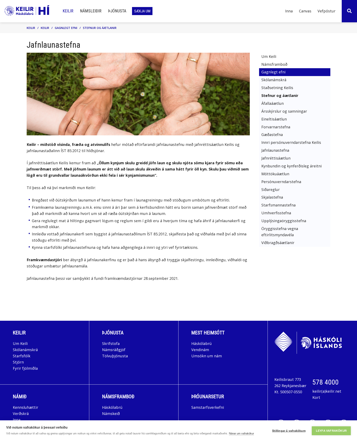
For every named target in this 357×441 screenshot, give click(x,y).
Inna (17, 419)
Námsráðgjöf (113, 349)
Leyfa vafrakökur (331, 430)
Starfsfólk (21, 355)
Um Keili (20, 343)
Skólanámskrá (25, 349)
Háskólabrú (201, 343)
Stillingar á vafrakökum (289, 430)
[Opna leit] (349, 11)
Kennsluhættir (25, 407)
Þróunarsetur (207, 396)
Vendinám (200, 349)
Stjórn (18, 362)
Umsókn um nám (206, 355)
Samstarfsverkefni (207, 407)
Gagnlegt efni (66, 28)
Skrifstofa (111, 343)
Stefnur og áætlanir (100, 28)
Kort (316, 397)
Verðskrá (21, 413)
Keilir (31, 28)
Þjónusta (113, 333)
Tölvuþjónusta (115, 355)
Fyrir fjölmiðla (25, 368)
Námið (20, 396)
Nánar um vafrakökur (241, 433)
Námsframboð (118, 396)
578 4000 (325, 382)
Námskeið (111, 413)
